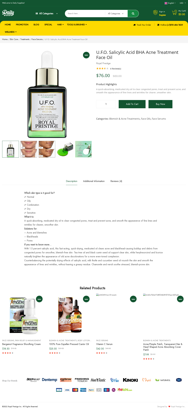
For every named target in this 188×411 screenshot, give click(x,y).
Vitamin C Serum (104, 344)
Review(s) (115, 68)
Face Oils (146, 118)
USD (181, 3)
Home (4, 39)
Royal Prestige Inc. (178, 406)
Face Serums (37, 39)
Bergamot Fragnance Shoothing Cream (21, 344)
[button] (86, 152)
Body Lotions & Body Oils (90, 340)
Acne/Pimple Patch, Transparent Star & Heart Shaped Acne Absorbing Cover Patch (162, 347)
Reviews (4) (116, 181)
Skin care (14, 39)
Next (92, 149)
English (171, 3)
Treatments (24, 39)
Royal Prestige (103, 63)
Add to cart (132, 104)
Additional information (94, 181)
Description (71, 181)
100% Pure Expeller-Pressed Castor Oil (69, 344)
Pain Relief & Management (28, 340)
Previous (2, 149)
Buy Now (160, 104)
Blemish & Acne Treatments (124, 118)
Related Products (92, 288)
